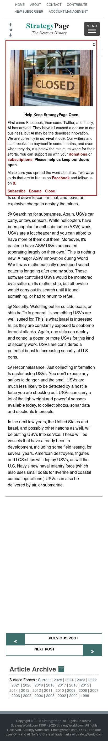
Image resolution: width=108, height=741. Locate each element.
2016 (73, 685)
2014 (13, 690)
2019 (39, 685)
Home (20, 4)
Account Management (68, 11)
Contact (53, 4)
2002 (62, 695)
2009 (71, 690)
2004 (39, 695)
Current (44, 679)
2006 (16, 695)
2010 (60, 690)
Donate (35, 190)
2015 (85, 685)
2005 (27, 695)
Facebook (61, 177)
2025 (58, 679)
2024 (69, 679)
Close (50, 190)
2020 (27, 685)
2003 (50, 695)
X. (14, 183)
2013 (25, 690)
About (35, 4)
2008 (83, 690)
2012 (37, 690)
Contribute (77, 4)
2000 (73, 695)
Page (48, 28)
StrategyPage (51, 720)
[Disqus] (54, 562)
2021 (16, 685)
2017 (62, 685)
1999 (85, 695)
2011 (48, 690)
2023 (81, 679)
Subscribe (17, 190)
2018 (50, 685)
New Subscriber (28, 11)
